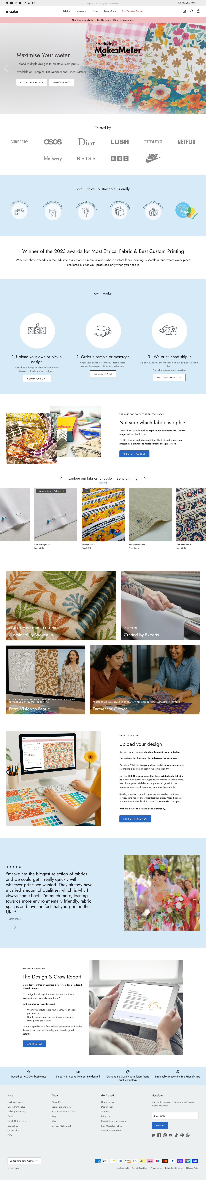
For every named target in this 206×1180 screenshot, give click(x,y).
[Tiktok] (25, 3)
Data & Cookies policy (174, 1168)
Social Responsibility (61, 1106)
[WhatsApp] (33, 3)
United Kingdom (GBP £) (187, 3)
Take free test (34, 1043)
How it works (107, 1102)
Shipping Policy (192, 1168)
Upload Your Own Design (113, 1121)
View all (103, 483)
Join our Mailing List (61, 1126)
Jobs (54, 1121)
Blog (54, 1116)
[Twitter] (7, 3)
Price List (105, 1116)
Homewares (81, 11)
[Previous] (6, 69)
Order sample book (134, 453)
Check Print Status (16, 1106)
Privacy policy (156, 1168)
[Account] (184, 11)
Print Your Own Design (132, 11)
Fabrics (66, 11)
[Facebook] (11, 3)
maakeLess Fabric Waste (63, 1111)
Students (105, 1111)
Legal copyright (123, 1168)
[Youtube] (20, 3)
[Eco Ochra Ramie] (150, 514)
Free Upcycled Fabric (111, 1126)
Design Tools (110, 11)
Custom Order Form (111, 1130)
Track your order (15, 1102)
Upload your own (37, 378)
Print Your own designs (34, 94)
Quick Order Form (17, 1121)
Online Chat (13, 1130)
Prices (95, 11)
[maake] (12, 11)
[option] (103, 68)
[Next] (200, 69)
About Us (56, 1102)
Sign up (160, 1125)
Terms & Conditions (139, 1168)
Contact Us (13, 1126)
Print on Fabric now (135, 818)
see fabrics (64, 94)
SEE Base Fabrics (103, 373)
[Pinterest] (29, 3)
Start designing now (169, 377)
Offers (10, 1135)
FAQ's (10, 1116)
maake (16, 1168)
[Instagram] (16, 3)
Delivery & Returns (16, 1111)
